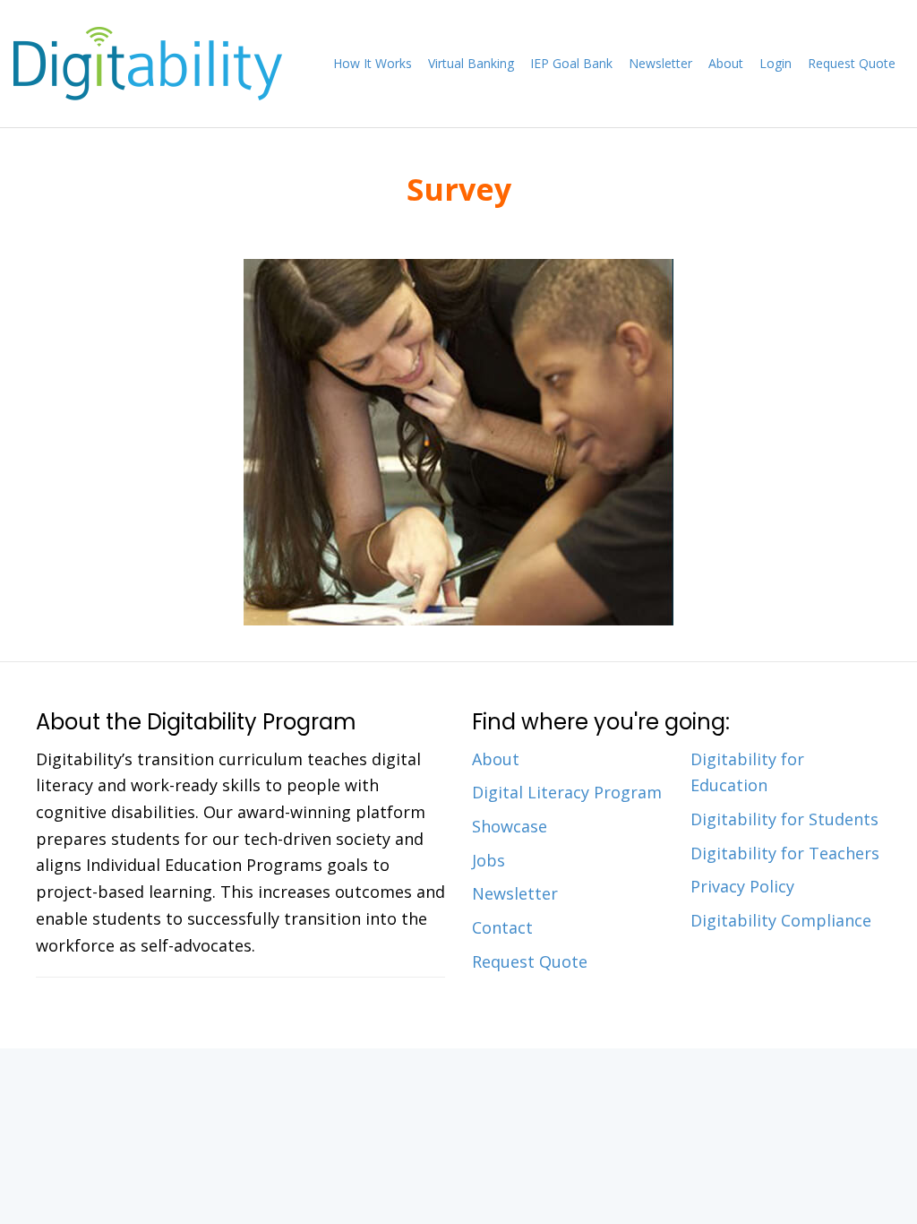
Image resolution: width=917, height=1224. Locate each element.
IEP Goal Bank (571, 63)
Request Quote (852, 63)
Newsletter (660, 63)
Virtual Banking (471, 63)
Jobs (488, 860)
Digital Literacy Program (567, 792)
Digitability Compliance (780, 920)
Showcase (509, 826)
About (725, 63)
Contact (502, 927)
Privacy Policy (742, 886)
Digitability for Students (784, 819)
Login (775, 63)
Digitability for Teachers (784, 853)
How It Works (372, 63)
